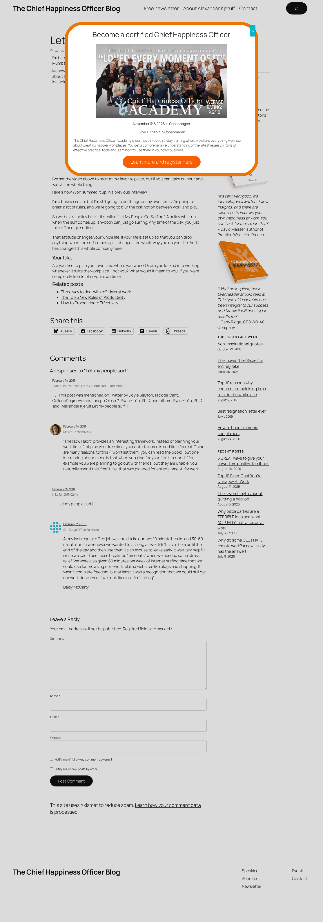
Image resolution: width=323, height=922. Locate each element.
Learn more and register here (162, 162)
